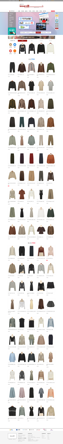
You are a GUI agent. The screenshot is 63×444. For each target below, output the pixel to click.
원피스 (10, 20)
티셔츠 (10, 15)
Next (15, 31)
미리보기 (8, 72)
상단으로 (57, 28)
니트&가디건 (11, 13)
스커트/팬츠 (11, 22)
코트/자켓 (10, 24)
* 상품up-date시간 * (36, 7)
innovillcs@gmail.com (32, 436)
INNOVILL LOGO (24, 6)
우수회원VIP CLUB (10, 47)
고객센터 (57, 23)
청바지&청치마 (11, 17)
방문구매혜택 (15, 47)
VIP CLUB (53, 11)
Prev (8, 31)
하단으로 (57, 29)
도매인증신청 (15, 53)
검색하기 (42, 6)
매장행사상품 (10, 53)
